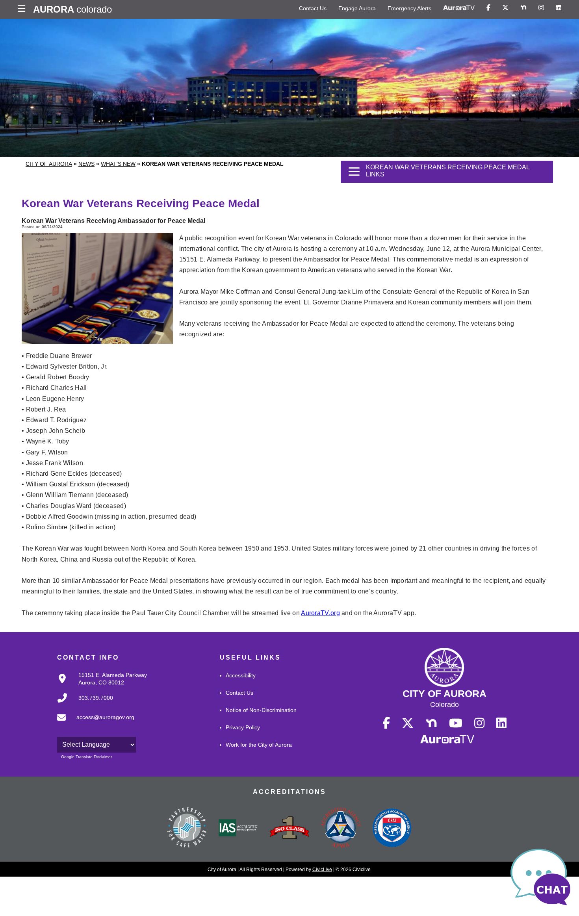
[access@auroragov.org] (93, 724)
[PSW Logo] (187, 828)
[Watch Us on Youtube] (455, 723)
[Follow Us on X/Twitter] (505, 7)
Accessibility (241, 675)
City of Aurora (49, 164)
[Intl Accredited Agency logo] (392, 828)
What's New (118, 164)
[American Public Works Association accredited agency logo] (340, 828)
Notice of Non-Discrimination (261, 710)
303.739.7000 (95, 698)
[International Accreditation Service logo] (238, 828)
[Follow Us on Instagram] (541, 7)
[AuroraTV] (459, 8)
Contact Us (313, 8)
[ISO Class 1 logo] (289, 828)
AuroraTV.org (320, 613)
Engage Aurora (357, 8)
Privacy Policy (243, 727)
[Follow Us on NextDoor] (523, 7)
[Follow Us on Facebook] (488, 7)
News (86, 164)
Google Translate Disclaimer (86, 757)
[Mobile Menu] (23, 9)
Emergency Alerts (409, 8)
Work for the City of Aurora (259, 745)
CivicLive (322, 869)
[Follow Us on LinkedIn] (558, 7)
